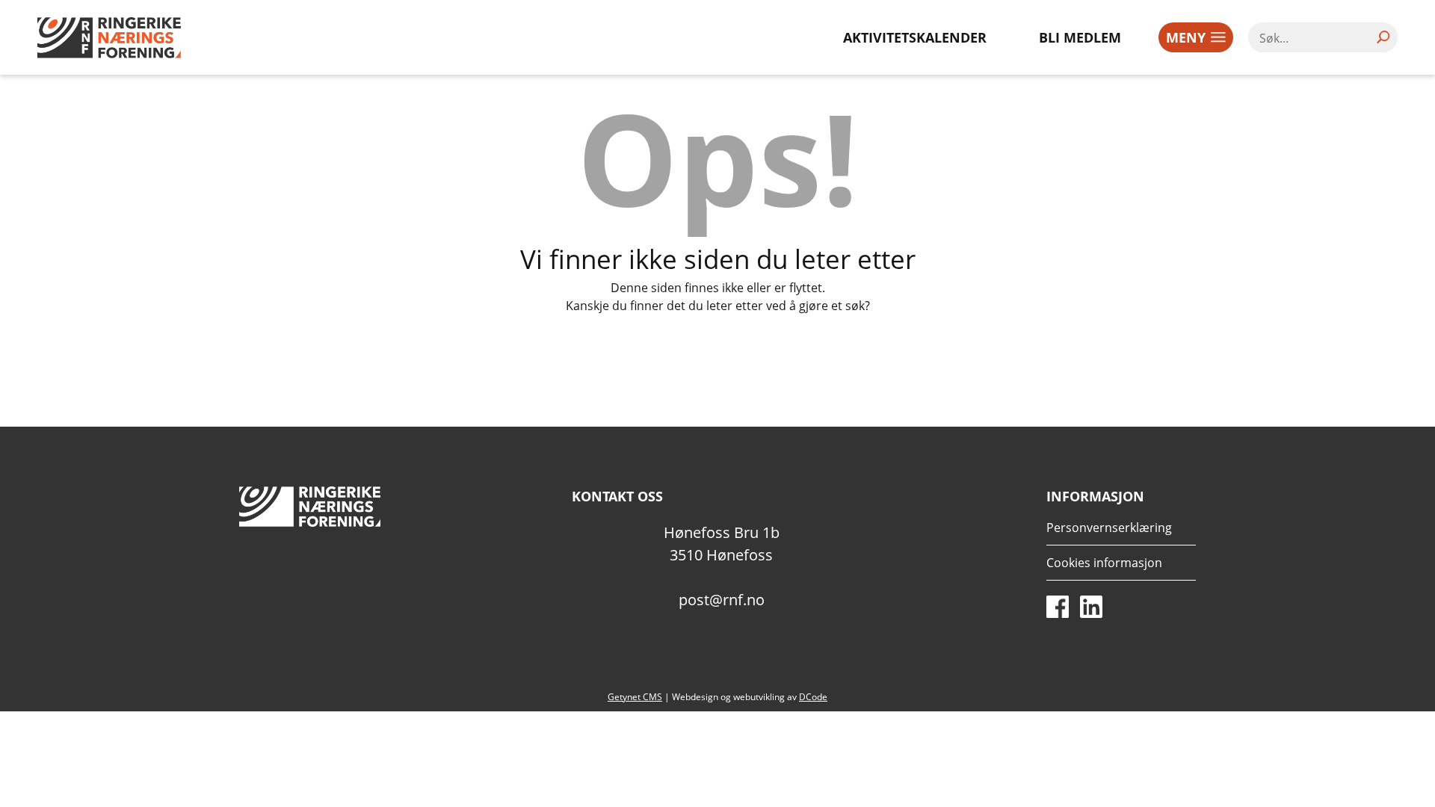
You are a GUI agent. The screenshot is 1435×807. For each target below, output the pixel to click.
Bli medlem (1080, 37)
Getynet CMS (635, 696)
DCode (813, 696)
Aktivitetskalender (915, 37)
